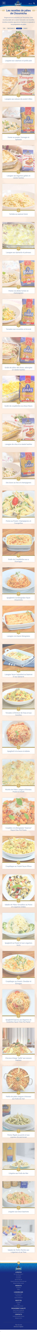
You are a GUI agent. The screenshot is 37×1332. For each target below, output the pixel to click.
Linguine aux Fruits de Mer (18, 1173)
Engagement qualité (18, 1308)
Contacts (18, 1314)
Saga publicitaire (18, 1297)
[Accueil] (17, 2)
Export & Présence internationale (18, 1281)
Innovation (18, 1277)
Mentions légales (18, 1326)
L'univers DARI (18, 1292)
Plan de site (18, 1325)
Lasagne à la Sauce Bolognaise (18, 636)
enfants (25, 28)
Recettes (18, 1300)
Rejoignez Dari (18, 1318)
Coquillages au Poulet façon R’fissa (18, 866)
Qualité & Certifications (18, 1312)
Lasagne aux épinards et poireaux (18, 252)
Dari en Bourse (18, 1279)
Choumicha (18, 1295)
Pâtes (18, 1289)
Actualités (18, 1276)
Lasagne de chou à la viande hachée (18, 444)
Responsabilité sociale (18, 1283)
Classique (19, 28)
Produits (18, 1285)
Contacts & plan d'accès (18, 1316)
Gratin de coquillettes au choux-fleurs (18, 406)
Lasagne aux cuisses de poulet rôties (18, 99)
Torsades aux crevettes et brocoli (18, 329)
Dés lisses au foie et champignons (18, 483)
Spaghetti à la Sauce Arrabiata (18, 751)
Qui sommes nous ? (18, 1274)
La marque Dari (18, 1294)
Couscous (18, 1287)
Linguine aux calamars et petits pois (18, 61)
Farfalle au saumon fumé (18, 214)
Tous (4, 28)
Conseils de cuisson (18, 1306)
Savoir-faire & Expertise (18, 1310)
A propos (18, 1272)
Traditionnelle (11, 28)
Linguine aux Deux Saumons (18, 1212)
